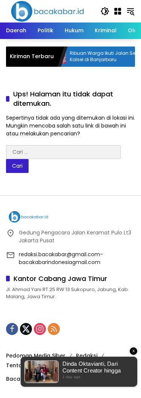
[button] (104, 11)
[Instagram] (40, 329)
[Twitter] (26, 329)
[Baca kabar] (47, 11)
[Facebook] (12, 329)
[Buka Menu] (117, 11)
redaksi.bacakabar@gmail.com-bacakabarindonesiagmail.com (61, 258)
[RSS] (54, 329)
